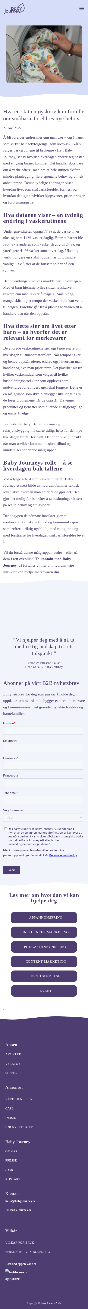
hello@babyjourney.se (20, 1201)
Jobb (9, 1169)
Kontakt (13, 1179)
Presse (11, 1160)
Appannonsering (46, 917)
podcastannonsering (46, 947)
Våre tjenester (18, 1099)
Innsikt (11, 1117)
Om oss (11, 1151)
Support (12, 1073)
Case (9, 1108)
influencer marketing (46, 932)
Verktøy (13, 1063)
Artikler (13, 1054)
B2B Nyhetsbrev (19, 1127)
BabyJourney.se (21, 1210)
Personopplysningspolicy (28, 1252)
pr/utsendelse (45, 976)
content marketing (46, 961)
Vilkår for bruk (19, 1242)
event (46, 991)
